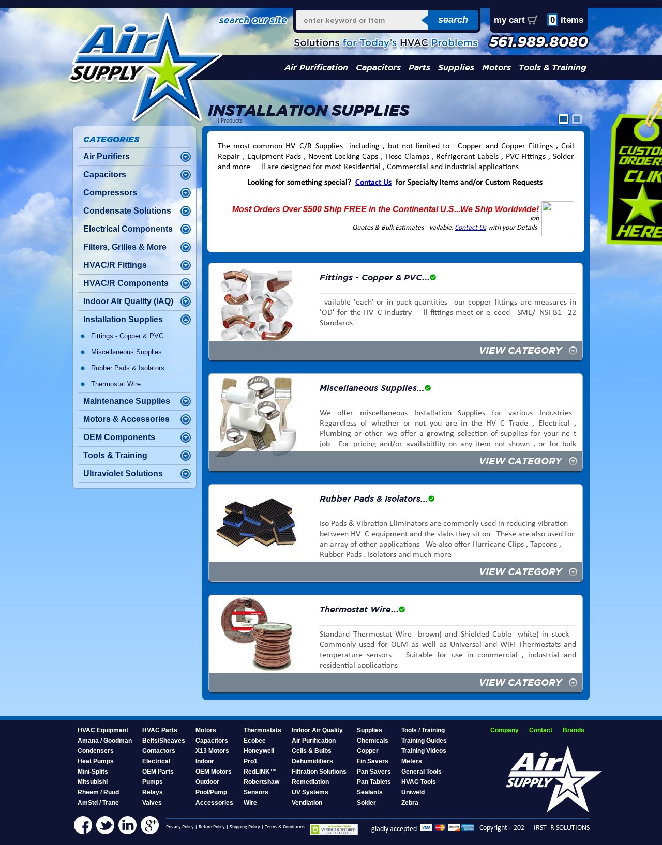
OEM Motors (213, 771)
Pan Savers (374, 771)
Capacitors (378, 67)
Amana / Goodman (105, 740)
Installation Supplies (123, 319)
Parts (419, 67)
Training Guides (424, 740)
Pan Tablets (374, 782)
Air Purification (316, 67)
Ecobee (255, 740)
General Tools (421, 771)
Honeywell (259, 751)
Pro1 (251, 761)
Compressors (110, 192)
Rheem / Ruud (98, 792)
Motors (496, 67)
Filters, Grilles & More (125, 247)
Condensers (96, 751)
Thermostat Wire (116, 384)
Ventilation (307, 802)
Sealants (370, 792)
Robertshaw (261, 782)
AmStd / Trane (98, 802)
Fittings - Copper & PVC (127, 336)
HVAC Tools (418, 782)
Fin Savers (372, 761)
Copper (368, 751)
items (566, 20)
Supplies (456, 67)
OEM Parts (158, 771)
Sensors (256, 792)
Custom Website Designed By (531, 836)
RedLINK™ (260, 771)
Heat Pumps (96, 761)
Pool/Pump (211, 792)
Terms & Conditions (285, 827)
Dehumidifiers (312, 761)
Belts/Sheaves (163, 740)
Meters (411, 761)
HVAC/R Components (126, 283)
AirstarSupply (576, 836)
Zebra (409, 802)
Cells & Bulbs (312, 751)
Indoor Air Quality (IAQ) (128, 301)
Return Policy (212, 827)
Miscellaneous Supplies (126, 352)
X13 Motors (212, 751)
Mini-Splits (93, 771)
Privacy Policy (180, 827)
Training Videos (423, 751)
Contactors (158, 751)
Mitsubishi (93, 782)
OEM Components (119, 437)
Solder (366, 802)
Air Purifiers (106, 156)
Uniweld (413, 792)
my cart (509, 20)
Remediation (310, 782)
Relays (152, 792)
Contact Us (373, 182)
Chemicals (372, 740)
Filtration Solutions (319, 771)
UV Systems (310, 792)
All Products (228, 121)
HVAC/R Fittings (115, 265)
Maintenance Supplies (126, 401)
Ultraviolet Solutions (123, 473)
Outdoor (207, 782)
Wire (250, 802)
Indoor (204, 761)
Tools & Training (552, 67)
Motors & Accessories (126, 419)
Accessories (214, 802)
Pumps (152, 782)
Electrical (156, 761)
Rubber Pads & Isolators (127, 368)
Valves (152, 802)
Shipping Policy (245, 827)
